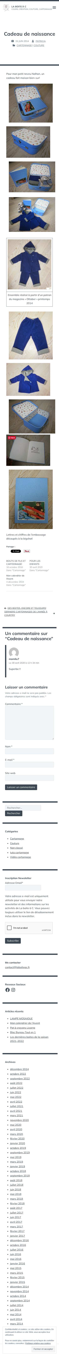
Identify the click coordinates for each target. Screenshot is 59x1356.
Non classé (16, 847)
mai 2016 (15, 1258)
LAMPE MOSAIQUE (21, 1018)
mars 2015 (16, 1272)
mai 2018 (15, 1194)
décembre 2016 (19, 1240)
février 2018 (17, 1203)
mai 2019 (15, 1157)
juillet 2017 (16, 1212)
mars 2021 (16, 1115)
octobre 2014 (18, 1296)
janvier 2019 (17, 1166)
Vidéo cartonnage (20, 857)
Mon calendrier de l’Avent (25, 1023)
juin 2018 (15, 1189)
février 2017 (17, 1231)
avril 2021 (16, 1110)
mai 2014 (15, 1314)
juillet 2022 (16, 1087)
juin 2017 (15, 1217)
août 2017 (16, 1208)
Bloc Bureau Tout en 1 (23, 1032)
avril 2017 (16, 1221)
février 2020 (17, 1138)
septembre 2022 (20, 1078)
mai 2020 (15, 1124)
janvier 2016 (17, 1263)
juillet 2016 (16, 1249)
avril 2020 (16, 1129)
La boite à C (18, 6)
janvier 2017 (17, 1235)
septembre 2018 (20, 1175)
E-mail (9, 759)
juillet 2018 (16, 1184)
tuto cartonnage (19, 852)
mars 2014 (16, 1323)
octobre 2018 (18, 1171)
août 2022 (16, 1083)
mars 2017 (16, 1226)
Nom (8, 746)
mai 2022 (15, 1097)
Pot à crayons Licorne (22, 1027)
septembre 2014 (20, 1300)
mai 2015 (15, 1268)
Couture (39, 45)
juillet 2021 (16, 1106)
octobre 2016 (18, 1245)
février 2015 (17, 1277)
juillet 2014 (16, 1305)
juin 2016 (15, 1254)
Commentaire (13, 704)
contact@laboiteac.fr (17, 967)
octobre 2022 (18, 1073)
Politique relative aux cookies (38, 1343)
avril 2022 (16, 1101)
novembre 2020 (19, 1120)
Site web (10, 773)
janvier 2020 (17, 1143)
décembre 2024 (19, 1069)
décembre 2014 (19, 1286)
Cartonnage (24, 45)
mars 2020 (16, 1134)
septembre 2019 (20, 1152)
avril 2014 (16, 1319)
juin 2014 (15, 1309)
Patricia (41, 41)
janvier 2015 (17, 1282)
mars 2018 (16, 1198)
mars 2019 (16, 1161)
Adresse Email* (14, 882)
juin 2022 (15, 1092)
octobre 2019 (18, 1147)
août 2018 (16, 1180)
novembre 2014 (19, 1291)
